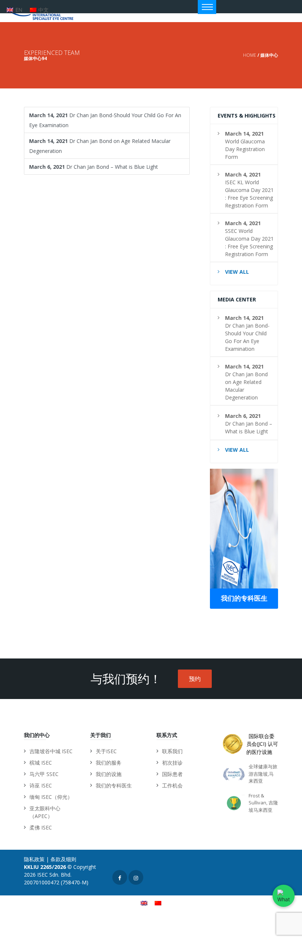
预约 (195, 679)
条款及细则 (63, 859)
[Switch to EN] (144, 903)
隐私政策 (34, 859)
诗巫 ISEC (40, 785)
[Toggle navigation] (207, 7)
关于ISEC (106, 751)
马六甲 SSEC (44, 773)
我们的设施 (109, 773)
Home (249, 55)
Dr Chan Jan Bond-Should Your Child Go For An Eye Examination (105, 120)
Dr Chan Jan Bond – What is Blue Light (93, 166)
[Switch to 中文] (158, 903)
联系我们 (172, 751)
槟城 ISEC (40, 762)
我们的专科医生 (244, 598)
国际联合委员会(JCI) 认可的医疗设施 (262, 744)
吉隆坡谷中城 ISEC (51, 751)
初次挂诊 (172, 762)
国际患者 (172, 773)
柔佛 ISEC (40, 827)
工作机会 (172, 785)
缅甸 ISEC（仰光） (51, 796)
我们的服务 (109, 762)
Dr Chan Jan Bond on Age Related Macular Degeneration (100, 145)
